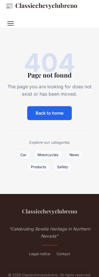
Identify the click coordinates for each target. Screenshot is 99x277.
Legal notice (39, 254)
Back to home (49, 113)
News (74, 155)
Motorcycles (47, 155)
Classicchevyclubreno (41, 5)
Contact (63, 254)
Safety (62, 167)
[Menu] (10, 23)
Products (38, 167)
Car (23, 155)
